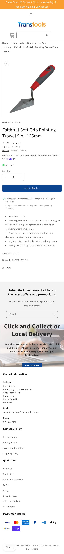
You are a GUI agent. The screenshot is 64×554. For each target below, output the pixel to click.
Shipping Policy (10, 453)
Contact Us (8, 474)
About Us (7, 468)
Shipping (5, 150)
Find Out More (32, 365)
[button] (31, 13)
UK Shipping (9, 506)
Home (5, 42)
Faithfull (16, 122)
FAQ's (6, 485)
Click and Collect (11, 501)
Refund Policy (10, 437)
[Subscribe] (54, 314)
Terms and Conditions (14, 448)
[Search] (47, 35)
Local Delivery (10, 495)
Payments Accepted (13, 479)
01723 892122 (9, 422)
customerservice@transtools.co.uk (20, 412)
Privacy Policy (10, 442)
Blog (5, 490)
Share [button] (8, 267)
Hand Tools (18, 42)
